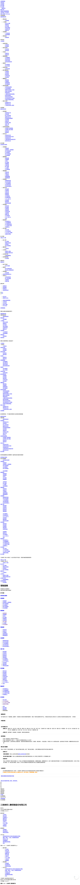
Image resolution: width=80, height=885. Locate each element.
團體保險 (2, 382)
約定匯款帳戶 (8, 197)
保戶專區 (7, 241)
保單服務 (2, 461)
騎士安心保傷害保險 (9, 270)
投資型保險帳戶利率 (9, 136)
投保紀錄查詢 (8, 277)
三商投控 (5, 824)
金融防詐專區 (8, 233)
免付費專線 (2, 796)
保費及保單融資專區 (9, 99)
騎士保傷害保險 (8, 268)
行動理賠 (7, 175)
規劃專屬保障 (3, 16)
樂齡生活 (7, 30)
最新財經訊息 (3, 109)
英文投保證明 (8, 182)
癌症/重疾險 (7, 58)
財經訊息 (7, 131)
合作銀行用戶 (3, 578)
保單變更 (7, 148)
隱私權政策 (5, 831)
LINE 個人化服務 (8, 232)
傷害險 (1, 367)
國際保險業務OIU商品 (9, 89)
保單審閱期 (5, 840)
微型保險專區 (8, 95)
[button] (2, 307)
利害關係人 (7, 226)
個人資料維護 (8, 278)
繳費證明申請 (8, 180)
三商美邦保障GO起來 (9, 105)
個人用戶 (2, 564)
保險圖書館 (7, 34)
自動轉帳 (7, 159)
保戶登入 (5, 296)
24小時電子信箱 (8, 225)
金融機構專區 (8, 255)
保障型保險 (2, 347)
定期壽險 (7, 44)
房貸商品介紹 (8, 112)
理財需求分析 (8, 103)
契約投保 (7, 205)
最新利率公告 (8, 116)
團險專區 (7, 80)
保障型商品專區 (8, 87)
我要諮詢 (2, 789)
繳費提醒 (7, 158)
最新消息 (2, 9)
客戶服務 (2, 5)
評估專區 (7, 258)
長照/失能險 (7, 60)
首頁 (4, 706)
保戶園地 (2, 547)
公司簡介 (5, 814)
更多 (4, 843)
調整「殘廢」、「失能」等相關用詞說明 (11, 837)
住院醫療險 (7, 57)
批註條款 (7, 77)
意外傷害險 (7, 64)
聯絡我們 (2, 538)
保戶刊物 (7, 229)
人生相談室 (7, 33)
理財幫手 (7, 132)
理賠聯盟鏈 (7, 176)
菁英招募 (5, 820)
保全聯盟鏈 (7, 155)
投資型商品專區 (3, 436)
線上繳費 (7, 166)
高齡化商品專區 (8, 91)
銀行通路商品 (3, 374)
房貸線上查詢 (8, 122)
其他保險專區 (3, 389)
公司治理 (7, 12)
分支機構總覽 (8, 222)
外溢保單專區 (8, 88)
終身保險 (7, 49)
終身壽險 (7, 46)
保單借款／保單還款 (9, 149)
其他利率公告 (8, 140)
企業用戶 (7, 248)
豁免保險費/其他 (8, 61)
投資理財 (2, 4)
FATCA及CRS (8, 198)
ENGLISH (8, 14)
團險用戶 (2, 571)
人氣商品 (2, 41)
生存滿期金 (7, 152)
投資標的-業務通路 (9, 128)
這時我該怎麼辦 (3, 144)
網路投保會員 (8, 242)
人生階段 (2, 320)
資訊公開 (5, 816)
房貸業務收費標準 (9, 118)
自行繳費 (7, 162)
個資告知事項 (5, 832)
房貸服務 (7, 200)
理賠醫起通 (7, 177)
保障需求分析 (8, 102)
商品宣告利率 (8, 135)
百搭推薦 (2, 330)
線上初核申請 (8, 115)
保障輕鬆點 (2, 1)
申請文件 (7, 173)
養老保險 (7, 50)
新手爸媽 (7, 26)
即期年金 (7, 53)
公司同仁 (2, 573)
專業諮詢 (7, 37)
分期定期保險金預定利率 (10, 139)
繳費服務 (7, 193)
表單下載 (5, 433)
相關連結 (5, 825)
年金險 (1, 355)
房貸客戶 (7, 244)
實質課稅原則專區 (6, 841)
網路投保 (3, 8)
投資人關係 (2, 14)
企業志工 (5, 821)
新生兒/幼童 (7, 23)
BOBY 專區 (5, 823)
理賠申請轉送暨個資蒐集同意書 (7, 775)
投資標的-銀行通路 (9, 129)
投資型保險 (7, 68)
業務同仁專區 (8, 251)
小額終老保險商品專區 (10, 94)
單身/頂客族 (7, 27)
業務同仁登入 (5, 297)
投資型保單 (7, 211)
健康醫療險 (7, 82)
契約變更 (7, 189)
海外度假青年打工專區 (10, 98)
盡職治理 (5, 818)
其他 (6, 218)
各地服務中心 (8, 221)
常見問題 (7, 119)
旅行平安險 (7, 65)
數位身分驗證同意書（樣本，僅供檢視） (9, 780)
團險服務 (7, 201)
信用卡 (6, 160)
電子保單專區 (8, 245)
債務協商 (7, 121)
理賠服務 (7, 194)
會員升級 (7, 281)
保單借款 (7, 190)
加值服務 (7, 212)
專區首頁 (2, 317)
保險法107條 (5, 838)
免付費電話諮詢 (8, 224)
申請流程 (7, 172)
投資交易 (7, 191)
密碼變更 (7, 279)
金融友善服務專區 (4, 11)
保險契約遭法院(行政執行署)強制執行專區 (11, 836)
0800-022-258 (4, 801)
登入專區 (2, 6)
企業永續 (2, 12)
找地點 (1, 794)
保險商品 (2, 2)
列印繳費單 (7, 169)
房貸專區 (2, 420)
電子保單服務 (8, 153)
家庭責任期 (7, 28)
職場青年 (7, 24)
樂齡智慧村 (7, 92)
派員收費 (7, 165)
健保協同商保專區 (9, 96)
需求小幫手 (2, 405)
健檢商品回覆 (8, 203)
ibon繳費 (7, 167)
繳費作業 (7, 214)
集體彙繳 (7, 163)
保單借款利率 (8, 138)
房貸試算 (7, 114)
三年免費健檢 (8, 183)
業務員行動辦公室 (9, 252)
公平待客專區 (8, 231)
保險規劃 (7, 20)
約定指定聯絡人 (8, 186)
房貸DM (7, 125)
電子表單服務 (8, 151)
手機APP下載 (3, 237)
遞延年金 (7, 54)
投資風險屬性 (3, 580)
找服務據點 (2, 798)
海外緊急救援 (8, 184)
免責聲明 (5, 829)
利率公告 (2, 443)
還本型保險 (2, 351)
